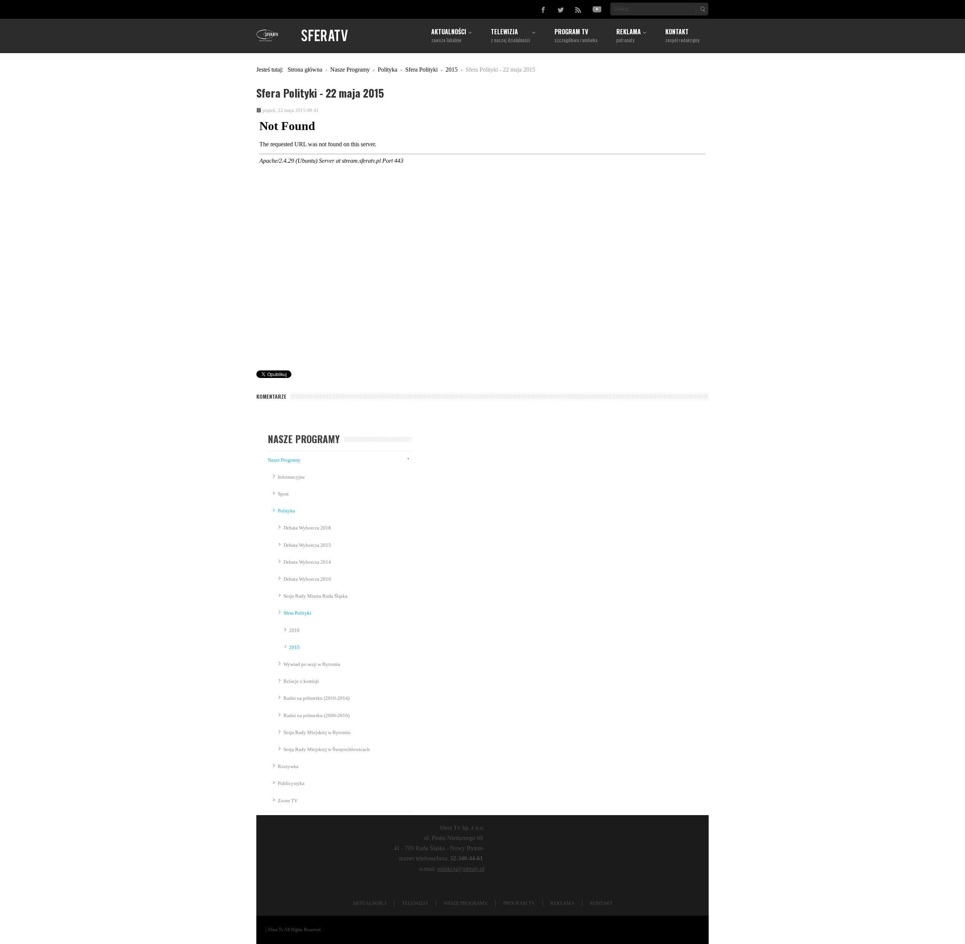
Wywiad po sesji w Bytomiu (311, 664)
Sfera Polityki (297, 613)
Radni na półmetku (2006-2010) (316, 715)
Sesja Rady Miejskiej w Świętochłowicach (326, 749)
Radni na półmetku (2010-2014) (316, 698)
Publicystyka (291, 783)
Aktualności (369, 903)
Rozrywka (288, 766)
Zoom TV (287, 800)
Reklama (562, 903)
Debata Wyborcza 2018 (307, 528)
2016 (294, 630)
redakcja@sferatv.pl (460, 869)
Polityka (286, 511)
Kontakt (601, 903)
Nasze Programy (284, 460)
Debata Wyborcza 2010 (307, 579)
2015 (294, 647)
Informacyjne (291, 477)
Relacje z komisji (301, 681)
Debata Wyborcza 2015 (307, 545)
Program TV (519, 903)
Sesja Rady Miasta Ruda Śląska (315, 596)
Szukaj (702, 9)
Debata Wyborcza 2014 (307, 562)
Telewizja (415, 903)
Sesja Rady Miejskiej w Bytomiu (317, 732)
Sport (283, 494)
